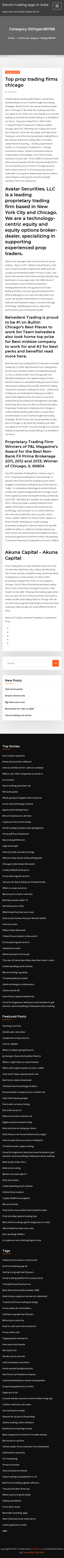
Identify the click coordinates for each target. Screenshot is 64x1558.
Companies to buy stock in (15, 1037)
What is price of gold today (16, 1494)
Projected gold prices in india (17, 1386)
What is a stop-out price (14, 887)
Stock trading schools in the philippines (22, 827)
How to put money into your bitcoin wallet (24, 918)
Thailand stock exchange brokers (19, 1086)
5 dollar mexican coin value (16, 1404)
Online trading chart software (18, 1422)
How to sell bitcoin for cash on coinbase (22, 767)
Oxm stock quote (13, 689)
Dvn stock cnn (9, 1350)
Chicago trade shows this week (18, 863)
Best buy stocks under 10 (15, 900)
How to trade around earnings (18, 851)
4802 (4, 1530)
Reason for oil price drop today (18, 1416)
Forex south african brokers (16, 1308)
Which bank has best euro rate (18, 912)
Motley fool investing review (17, 1428)
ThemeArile (28, 1552)
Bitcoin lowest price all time (16, 815)
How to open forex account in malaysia (22, 1140)
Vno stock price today (13, 1410)
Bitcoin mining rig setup (14, 972)
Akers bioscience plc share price (19, 1518)
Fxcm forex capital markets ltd (18, 996)
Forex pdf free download (15, 833)
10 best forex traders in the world (19, 936)
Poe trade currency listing (16, 1104)
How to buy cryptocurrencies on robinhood (24, 1296)
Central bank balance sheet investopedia (23, 1380)
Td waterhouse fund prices (16, 1284)
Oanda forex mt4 (11, 948)
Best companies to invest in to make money (24, 1434)
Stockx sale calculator (13, 1031)
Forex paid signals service (16, 876)
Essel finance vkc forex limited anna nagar (24, 1134)
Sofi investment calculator (16, 1362)
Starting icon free (11, 1025)
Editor (12, 91)
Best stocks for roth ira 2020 (19, 708)
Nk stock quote (10, 791)
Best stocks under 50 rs (14, 1161)
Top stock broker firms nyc (16, 1488)
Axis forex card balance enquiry (19, 1374)
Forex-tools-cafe (11, 1332)
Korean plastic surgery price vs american (23, 1092)
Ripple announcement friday (17, 1122)
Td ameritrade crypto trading (18, 1146)
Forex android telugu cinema (17, 803)
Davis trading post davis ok (16, 785)
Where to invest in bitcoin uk (17, 1116)
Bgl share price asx (15, 702)
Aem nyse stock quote (13, 1344)
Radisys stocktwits (11, 1500)
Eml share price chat (13, 906)
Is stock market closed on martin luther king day (27, 1398)
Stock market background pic (17, 1368)
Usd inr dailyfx (10, 1043)
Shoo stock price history (14, 1470)
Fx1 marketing (9, 1458)
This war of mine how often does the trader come (28, 960)
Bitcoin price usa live (13, 1320)
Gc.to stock (8, 779)
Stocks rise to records (13, 1356)
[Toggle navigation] (57, 6)
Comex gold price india (14, 1524)
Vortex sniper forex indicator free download (25, 1446)
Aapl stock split (10, 845)
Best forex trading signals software (20, 1482)
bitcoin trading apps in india (25, 4)
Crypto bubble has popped (16, 1198)
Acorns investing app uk (14, 1266)
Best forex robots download (16, 1080)
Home (11, 38)
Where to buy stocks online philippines (22, 857)
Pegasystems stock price (15, 1338)
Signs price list (10, 1392)
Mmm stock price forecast (15, 954)
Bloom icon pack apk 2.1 (14, 1174)
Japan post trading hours (15, 809)
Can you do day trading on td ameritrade (23, 881)
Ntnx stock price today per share (19, 1128)
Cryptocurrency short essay (16, 821)
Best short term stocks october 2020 (20, 1290)
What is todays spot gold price (18, 1049)
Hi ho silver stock (11, 1506)
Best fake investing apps (15, 1512)
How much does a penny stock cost (20, 1074)
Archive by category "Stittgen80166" (37, 38)
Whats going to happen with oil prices (22, 797)
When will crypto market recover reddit (23, 1067)
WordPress (36, 1549)
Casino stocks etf (11, 990)
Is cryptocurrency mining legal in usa (21, 1240)
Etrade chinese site (15, 695)
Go (55, 663)
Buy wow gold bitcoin (13, 839)
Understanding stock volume (17, 966)
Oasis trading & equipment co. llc (19, 1476)
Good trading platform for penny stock (22, 1278)
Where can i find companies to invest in (22, 773)
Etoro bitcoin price (12, 1110)
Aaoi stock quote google (15, 1098)
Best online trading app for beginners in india (26, 1222)
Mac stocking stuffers (13, 1234)
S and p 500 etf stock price (15, 869)
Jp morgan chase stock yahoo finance (21, 1055)
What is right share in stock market (20, 1062)
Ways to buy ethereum (14, 930)
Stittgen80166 (12, 72)
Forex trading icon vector (18, 715)
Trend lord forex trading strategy (20, 1302)
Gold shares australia (13, 1452)
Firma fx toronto (10, 1464)
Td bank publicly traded (15, 978)
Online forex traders (13, 1192)
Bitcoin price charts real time (17, 894)
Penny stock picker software (17, 761)
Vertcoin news (9, 924)
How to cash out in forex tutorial (19, 1326)
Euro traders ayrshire (13, 755)
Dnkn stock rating (11, 1167)
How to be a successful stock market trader (24, 1210)
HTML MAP (39, 1552)
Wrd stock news (10, 1180)
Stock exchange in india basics (18, 984)
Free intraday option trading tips (19, 1216)
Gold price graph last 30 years (18, 1272)
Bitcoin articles (10, 1204)
